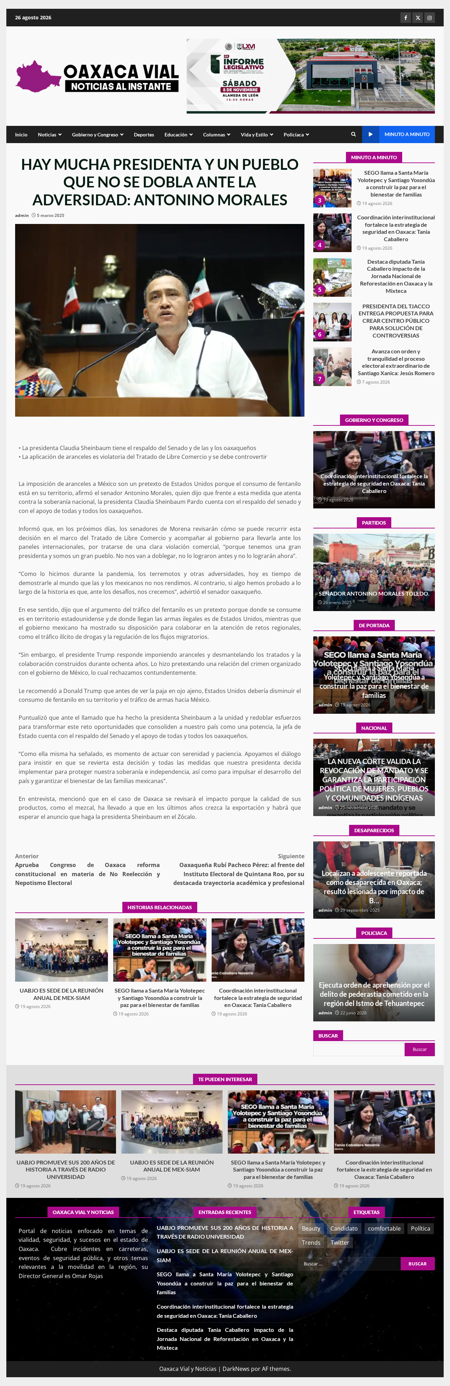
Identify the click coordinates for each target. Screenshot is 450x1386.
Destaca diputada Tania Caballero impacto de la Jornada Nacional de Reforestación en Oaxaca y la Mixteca (332, 232)
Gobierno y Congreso (95, 134)
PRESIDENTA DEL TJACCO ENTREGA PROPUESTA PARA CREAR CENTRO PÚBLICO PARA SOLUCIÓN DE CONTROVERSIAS (332, 277)
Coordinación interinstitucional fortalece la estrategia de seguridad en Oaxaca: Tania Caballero (258, 950)
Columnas (214, 134)
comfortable (384, 1228)
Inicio (21, 134)
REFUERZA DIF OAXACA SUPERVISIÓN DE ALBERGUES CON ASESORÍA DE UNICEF (374, 994)
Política (420, 1228)
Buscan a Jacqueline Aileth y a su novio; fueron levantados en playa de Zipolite (374, 891)
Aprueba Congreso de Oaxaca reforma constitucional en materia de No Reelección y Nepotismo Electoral (87, 869)
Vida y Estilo (254, 134)
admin (22, 215)
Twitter (340, 1242)
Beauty (311, 1228)
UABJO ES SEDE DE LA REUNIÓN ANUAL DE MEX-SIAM (61, 950)
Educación (176, 134)
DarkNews (236, 1369)
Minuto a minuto (407, 134)
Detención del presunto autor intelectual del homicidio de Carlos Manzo (374, 788)
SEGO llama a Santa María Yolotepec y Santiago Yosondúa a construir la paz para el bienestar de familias (159, 950)
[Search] (353, 134)
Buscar (328, 1036)
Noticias (47, 134)
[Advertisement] (311, 75)
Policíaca (294, 134)
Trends (311, 1242)
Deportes (144, 134)
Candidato (344, 1228)
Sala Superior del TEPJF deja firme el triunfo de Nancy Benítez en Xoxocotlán (374, 590)
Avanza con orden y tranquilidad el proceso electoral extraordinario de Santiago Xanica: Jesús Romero (332, 322)
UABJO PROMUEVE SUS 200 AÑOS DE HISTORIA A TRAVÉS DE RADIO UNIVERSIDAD (332, 366)
